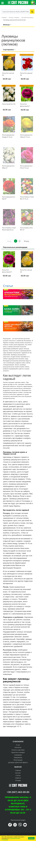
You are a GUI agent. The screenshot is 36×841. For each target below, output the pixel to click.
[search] (32, 11)
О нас (18, 745)
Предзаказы (18, 757)
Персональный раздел (18, 820)
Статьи (18, 775)
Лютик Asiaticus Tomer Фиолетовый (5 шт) (9, 229)
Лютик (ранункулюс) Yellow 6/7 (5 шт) (26, 136)
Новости (18, 778)
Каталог (18, 773)
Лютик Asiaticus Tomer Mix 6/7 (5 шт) (27, 198)
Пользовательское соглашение (11, 838)
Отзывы (18, 780)
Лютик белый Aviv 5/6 (8, 104)
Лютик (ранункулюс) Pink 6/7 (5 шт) (26, 167)
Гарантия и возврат (18, 752)
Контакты (18, 747)
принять (31, 838)
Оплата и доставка (18, 750)
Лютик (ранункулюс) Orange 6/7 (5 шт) (8, 136)
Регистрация (18, 760)
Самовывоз (18, 755)
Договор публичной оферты (18, 762)
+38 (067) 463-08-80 (18, 792)
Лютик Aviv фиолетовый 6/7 (25, 105)
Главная (18, 770)
